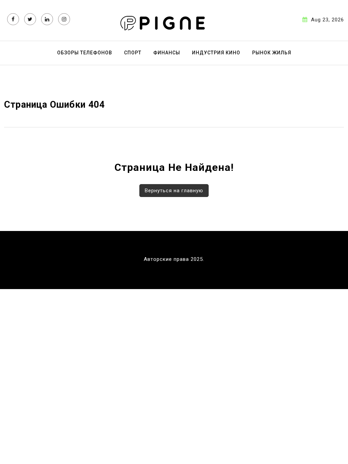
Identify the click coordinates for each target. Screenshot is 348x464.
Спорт (132, 52)
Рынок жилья (271, 52)
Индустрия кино (216, 52)
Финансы (166, 52)
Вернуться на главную (174, 191)
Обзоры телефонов (84, 52)
